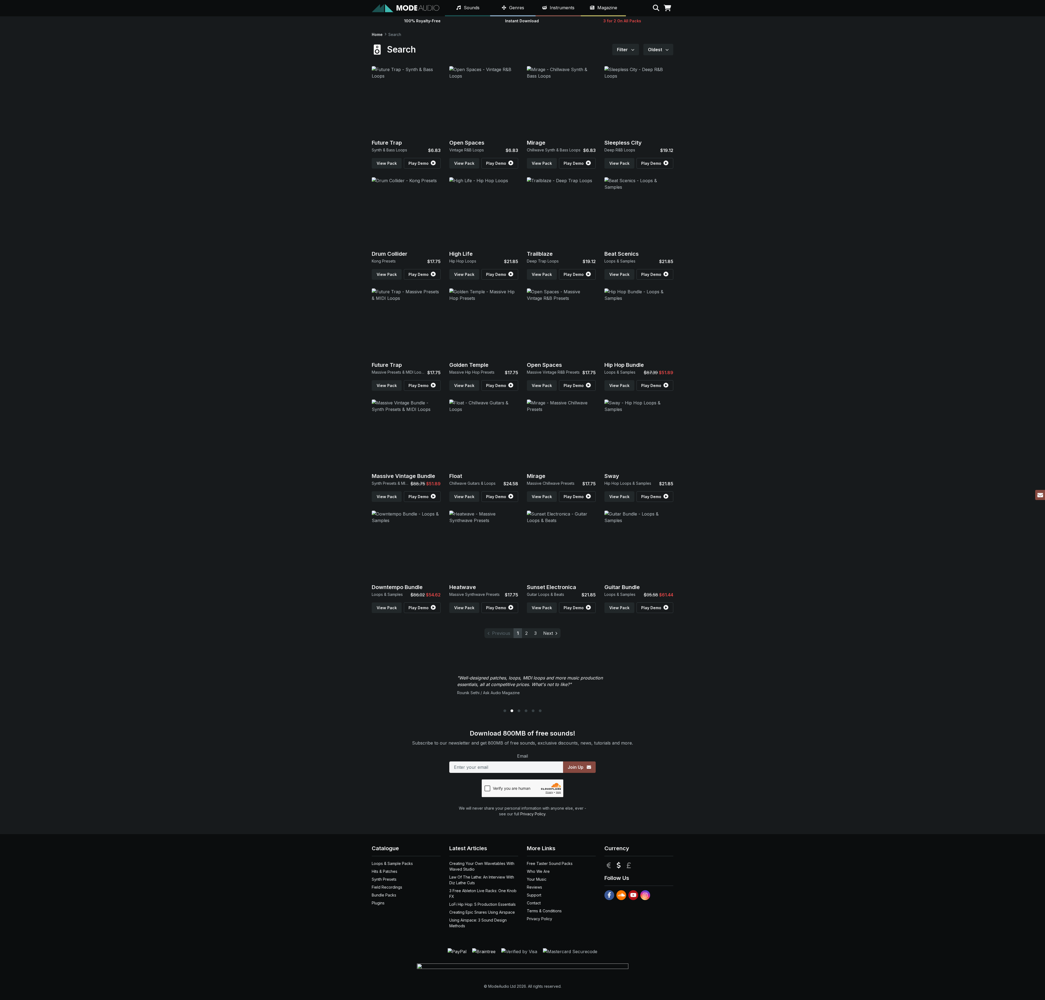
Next (548, 633)
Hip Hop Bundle (624, 365)
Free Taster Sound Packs (550, 863)
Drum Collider (389, 254)
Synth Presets (384, 879)
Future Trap (387, 142)
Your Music (536, 879)
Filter (623, 49)
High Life (461, 254)
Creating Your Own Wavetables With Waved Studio (481, 866)
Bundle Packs (384, 895)
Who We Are (538, 871)
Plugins (378, 903)
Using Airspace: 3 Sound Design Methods (478, 923)
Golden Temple (468, 365)
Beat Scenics (621, 254)
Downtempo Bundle (397, 587)
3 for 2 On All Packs (622, 21)
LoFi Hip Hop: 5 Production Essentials (482, 904)
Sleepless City (623, 142)
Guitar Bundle (622, 587)
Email (522, 756)
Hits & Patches (384, 871)
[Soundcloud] (621, 895)
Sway (611, 476)
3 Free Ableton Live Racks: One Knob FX (483, 893)
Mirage (536, 142)
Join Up (576, 767)
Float (455, 476)
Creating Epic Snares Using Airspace (482, 912)
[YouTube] (633, 895)
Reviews (534, 887)
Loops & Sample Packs (392, 863)
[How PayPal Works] (457, 951)
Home (377, 34)
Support (534, 895)
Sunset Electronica (551, 587)
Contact (534, 903)
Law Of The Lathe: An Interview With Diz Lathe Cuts (481, 880)
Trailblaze (540, 254)
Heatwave (462, 587)
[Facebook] (609, 895)
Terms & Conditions (544, 910)
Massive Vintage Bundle (403, 476)
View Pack (387, 163)
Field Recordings (387, 887)
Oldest (655, 49)
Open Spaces (466, 142)
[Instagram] (645, 895)
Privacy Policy (532, 814)
